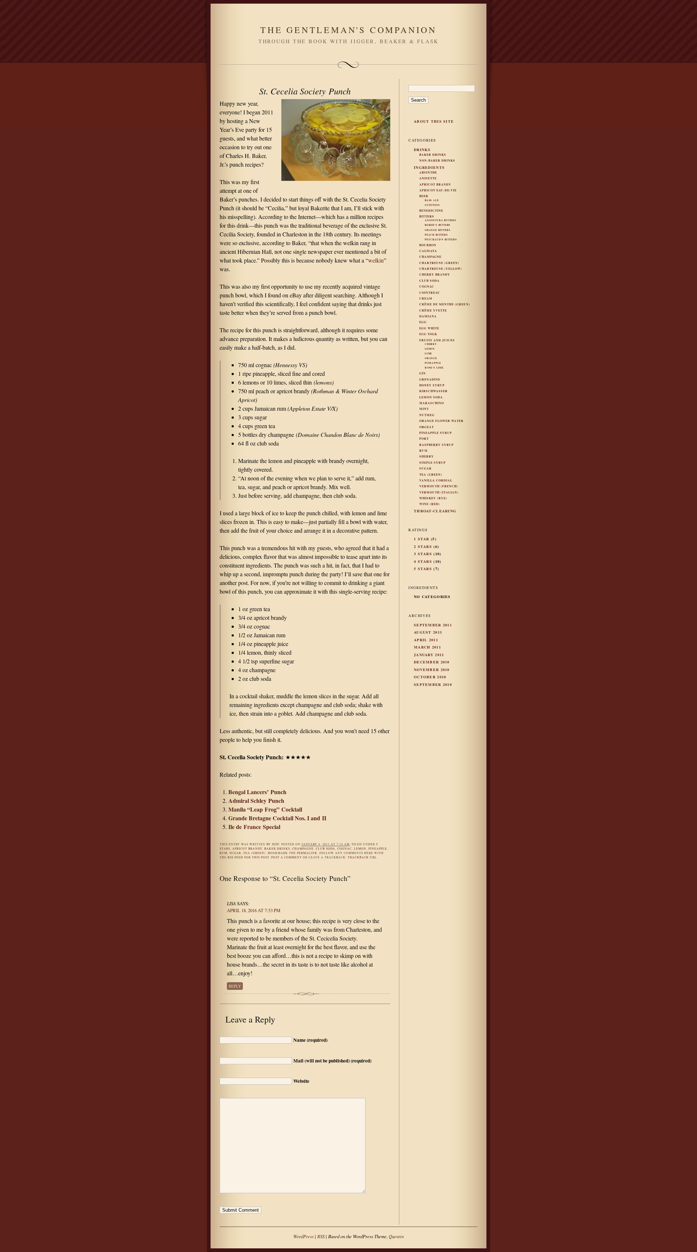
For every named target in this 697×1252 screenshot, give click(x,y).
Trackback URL (362, 857)
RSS (321, 1236)
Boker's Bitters (438, 225)
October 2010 (430, 676)
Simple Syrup (432, 462)
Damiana (428, 316)
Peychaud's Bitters (441, 239)
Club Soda (325, 848)
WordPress (303, 1236)
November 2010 (432, 669)
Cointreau (429, 292)
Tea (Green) (254, 853)
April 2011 (426, 639)
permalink (307, 853)
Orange (431, 358)
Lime (428, 353)
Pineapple (377, 848)
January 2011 (429, 654)
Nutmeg (427, 415)
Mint (424, 409)
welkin (376, 260)
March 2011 (427, 647)
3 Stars (423, 553)
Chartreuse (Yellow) (440, 269)
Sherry (426, 456)
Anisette (428, 178)
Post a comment (286, 857)
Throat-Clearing (435, 510)
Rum (223, 853)
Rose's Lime (434, 367)
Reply (235, 986)
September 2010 (433, 684)
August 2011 (428, 632)
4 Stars (423, 561)
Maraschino (431, 403)
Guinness (432, 205)
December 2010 (432, 661)
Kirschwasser (433, 391)
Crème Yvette (433, 310)
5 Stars (423, 568)
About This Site (434, 121)
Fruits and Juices (437, 340)
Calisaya (428, 251)
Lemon (360, 848)
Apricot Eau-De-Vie (438, 190)
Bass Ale (432, 200)
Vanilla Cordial (435, 480)
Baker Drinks (277, 848)
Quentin (396, 1236)
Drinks (422, 149)
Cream (425, 298)
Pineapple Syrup (435, 433)
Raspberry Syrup (436, 445)
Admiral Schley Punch (256, 800)
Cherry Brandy (434, 274)
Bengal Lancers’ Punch (257, 792)
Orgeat (426, 427)
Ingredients (429, 167)
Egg (423, 322)
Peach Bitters (436, 234)
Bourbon (427, 245)
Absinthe (428, 172)
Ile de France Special (254, 826)
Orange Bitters (437, 230)
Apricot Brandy (247, 848)
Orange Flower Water (441, 421)
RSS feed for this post (248, 857)
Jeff (275, 844)
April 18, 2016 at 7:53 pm (253, 910)
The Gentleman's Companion (348, 30)
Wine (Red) (429, 504)
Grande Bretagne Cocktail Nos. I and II (277, 818)
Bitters (426, 216)
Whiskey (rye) (433, 498)
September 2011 (433, 624)
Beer (423, 196)
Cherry (431, 344)
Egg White (429, 328)
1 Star (421, 538)
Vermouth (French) (438, 486)
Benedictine (431, 210)
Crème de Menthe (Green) (444, 304)
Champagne (303, 848)
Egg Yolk (428, 334)
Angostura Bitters (440, 220)
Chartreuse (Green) (439, 263)
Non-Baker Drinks (437, 160)
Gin (422, 373)
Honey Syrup (432, 385)
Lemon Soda (431, 397)
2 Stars (423, 546)
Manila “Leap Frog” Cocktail (265, 809)
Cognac (344, 848)
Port (424, 438)
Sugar (235, 853)
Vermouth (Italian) (438, 492)
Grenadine (429, 379)
